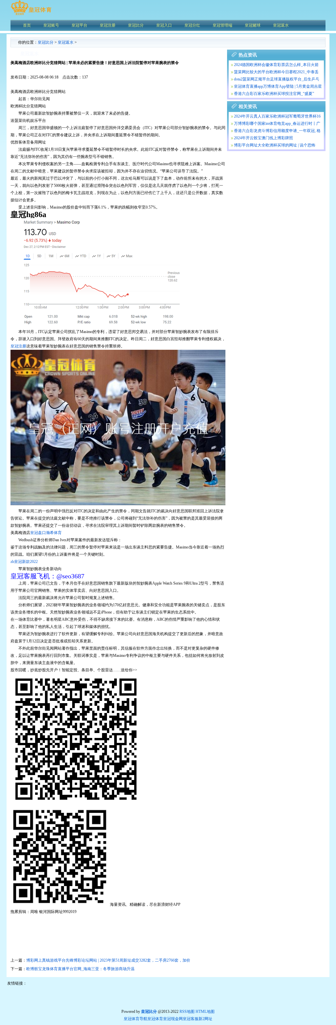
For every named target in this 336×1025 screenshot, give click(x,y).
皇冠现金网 (173, 1018)
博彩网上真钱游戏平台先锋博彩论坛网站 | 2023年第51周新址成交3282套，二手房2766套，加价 (108, 960)
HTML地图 (205, 1011)
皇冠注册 (18, 346)
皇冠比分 (45, 42)
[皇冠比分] (31, 14)
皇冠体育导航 (135, 1018)
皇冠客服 (191, 1018)
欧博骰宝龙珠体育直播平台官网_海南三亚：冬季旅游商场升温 (80, 969)
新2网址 (205, 1018)
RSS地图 (187, 1011)
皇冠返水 (66, 42)
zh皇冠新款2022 (24, 561)
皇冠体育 (155, 1018)
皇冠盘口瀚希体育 (46, 532)
